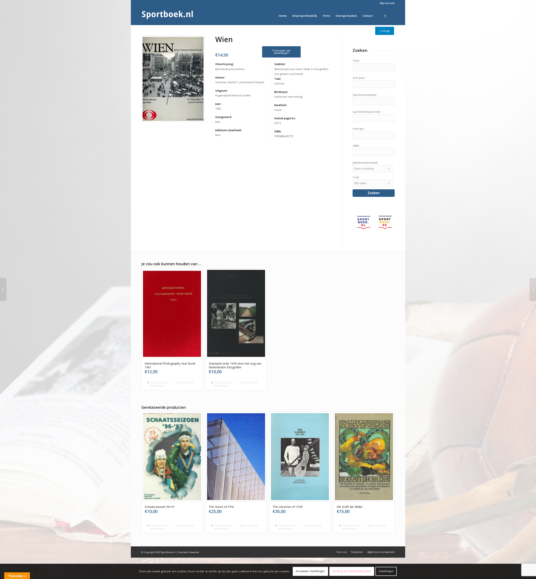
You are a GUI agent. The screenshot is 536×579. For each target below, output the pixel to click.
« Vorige (385, 31)
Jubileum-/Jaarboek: (228, 130)
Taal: (277, 79)
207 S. (278, 123)
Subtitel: (279, 64)
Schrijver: (359, 78)
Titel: (356, 61)
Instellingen (386, 571)
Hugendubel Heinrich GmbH (233, 95)
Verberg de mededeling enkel (351, 571)
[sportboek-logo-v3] (167, 15)
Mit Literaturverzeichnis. (230, 69)
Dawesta (194, 552)
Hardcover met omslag (288, 97)
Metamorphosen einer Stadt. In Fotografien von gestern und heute (301, 71)
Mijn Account (387, 3)
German (279, 83)
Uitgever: (221, 90)
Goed (277, 110)
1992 (218, 108)
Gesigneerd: (223, 117)
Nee (217, 122)
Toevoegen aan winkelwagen (281, 52)
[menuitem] (386, 3)
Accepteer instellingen (310, 571)
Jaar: (218, 104)
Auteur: (220, 77)
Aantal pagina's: (285, 118)
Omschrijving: (224, 64)
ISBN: (277, 131)
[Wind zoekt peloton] (533, 289)
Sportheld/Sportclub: (367, 112)
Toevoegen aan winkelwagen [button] (158, 384)
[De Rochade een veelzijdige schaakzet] (3, 289)
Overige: (358, 129)
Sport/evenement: (365, 95)
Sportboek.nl (168, 552)
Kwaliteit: (280, 105)
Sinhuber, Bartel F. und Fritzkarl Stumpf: (240, 82)
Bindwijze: (281, 92)
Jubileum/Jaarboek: (365, 162)
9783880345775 (283, 136)
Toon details (186, 382)
